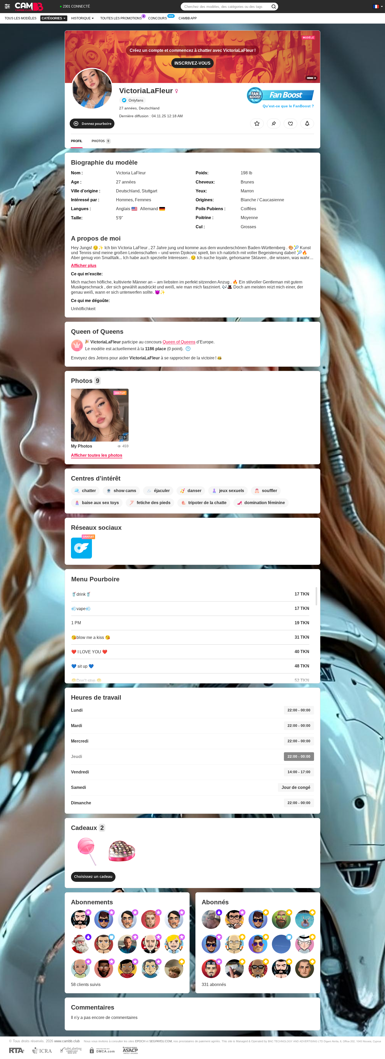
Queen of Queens (179, 342)
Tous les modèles (20, 18)
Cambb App (188, 18)
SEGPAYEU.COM (160, 1041)
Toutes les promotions (121, 18)
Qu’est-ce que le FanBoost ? (288, 106)
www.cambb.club (67, 1041)
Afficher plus (83, 265)
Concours (157, 18)
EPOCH (140, 1041)
